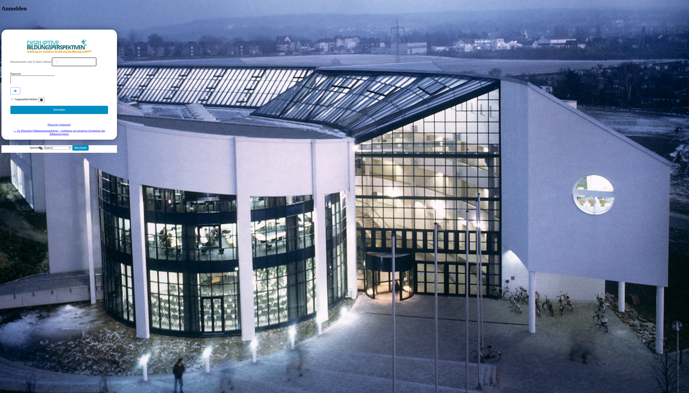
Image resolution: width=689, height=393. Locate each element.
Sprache (34, 147)
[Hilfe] (41, 100)
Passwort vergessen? (59, 124)
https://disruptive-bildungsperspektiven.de (59, 46)
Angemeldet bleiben (26, 99)
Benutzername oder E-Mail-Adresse (30, 61)
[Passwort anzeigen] (15, 90)
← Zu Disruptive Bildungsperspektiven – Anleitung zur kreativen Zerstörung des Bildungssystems (59, 132)
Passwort (15, 73)
